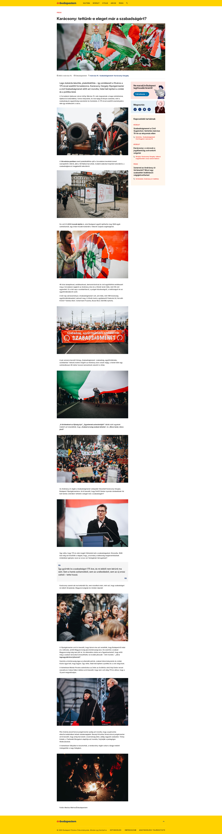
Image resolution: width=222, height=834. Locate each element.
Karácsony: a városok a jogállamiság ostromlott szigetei (145, 150)
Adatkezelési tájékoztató (152, 830)
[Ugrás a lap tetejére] (163, 821)
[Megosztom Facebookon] (135, 109)
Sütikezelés (115, 830)
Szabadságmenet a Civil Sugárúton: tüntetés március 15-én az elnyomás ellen (147, 131)
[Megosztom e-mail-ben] (149, 109)
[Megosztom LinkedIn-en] (144, 109)
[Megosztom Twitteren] (139, 109)
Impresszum (130, 830)
